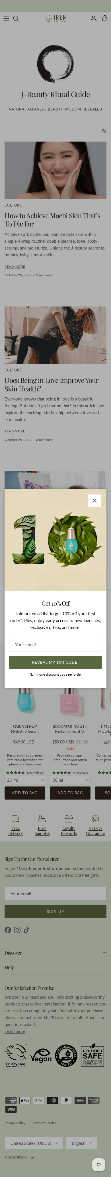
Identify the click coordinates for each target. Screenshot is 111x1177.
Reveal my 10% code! (55, 662)
